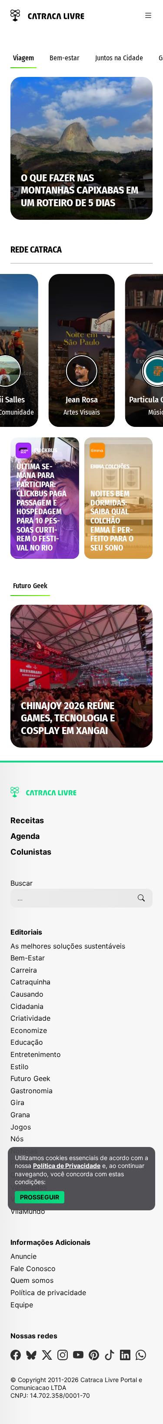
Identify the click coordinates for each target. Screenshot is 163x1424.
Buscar (21, 883)
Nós (16, 1138)
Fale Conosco (33, 1268)
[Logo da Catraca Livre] (47, 14)
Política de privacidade (48, 1292)
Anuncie (23, 1256)
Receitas (27, 820)
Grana (20, 1114)
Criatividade (30, 1018)
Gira (17, 1102)
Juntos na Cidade (119, 58)
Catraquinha (30, 981)
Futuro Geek (30, 586)
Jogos (20, 1127)
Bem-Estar (27, 957)
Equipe (21, 1304)
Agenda (25, 836)
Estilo (19, 1066)
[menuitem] (81, 824)
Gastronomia (31, 1090)
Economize (28, 1030)
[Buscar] (141, 898)
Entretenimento (35, 1054)
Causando (26, 994)
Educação (26, 1042)
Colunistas (30, 851)
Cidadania (26, 1006)
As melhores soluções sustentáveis (67, 946)
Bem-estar (65, 58)
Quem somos (31, 1280)
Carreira (23, 970)
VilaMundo (27, 1211)
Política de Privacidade (66, 1165)
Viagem (23, 58)
